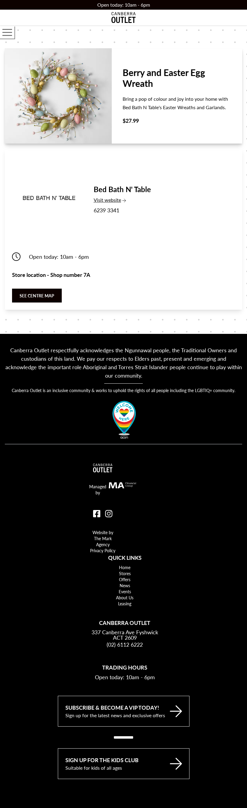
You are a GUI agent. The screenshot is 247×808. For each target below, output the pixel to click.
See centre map (37, 296)
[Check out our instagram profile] (108, 513)
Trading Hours (124, 667)
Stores (125, 573)
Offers (124, 579)
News (125, 585)
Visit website (121, 199)
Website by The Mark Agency (102, 538)
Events (125, 591)
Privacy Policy (102, 550)
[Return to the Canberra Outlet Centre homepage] (123, 17)
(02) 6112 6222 (125, 644)
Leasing (124, 603)
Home (124, 567)
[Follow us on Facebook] (96, 513)
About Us (124, 597)
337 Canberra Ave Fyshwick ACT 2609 (125, 634)
